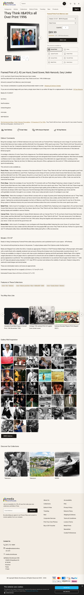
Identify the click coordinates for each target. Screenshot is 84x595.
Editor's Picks (33, 9)
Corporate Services (49, 518)
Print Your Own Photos (51, 522)
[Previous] (6, 38)
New (49, 9)
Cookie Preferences (70, 533)
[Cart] (75, 3)
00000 (42, 285)
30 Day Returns (78, 89)
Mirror (32, 285)
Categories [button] (8, 9)
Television (11, 285)
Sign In (77, 9)
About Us (46, 500)
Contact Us (6, 541)
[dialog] (42, 589)
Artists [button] (16, 9)
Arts (7, 285)
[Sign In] (79, 3)
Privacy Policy (68, 507)
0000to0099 (37, 285)
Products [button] (55, 9)
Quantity (59, 27)
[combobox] (42, 3)
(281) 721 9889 (10, 545)
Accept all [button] (67, 587)
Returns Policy (68, 511)
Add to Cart (63, 40)
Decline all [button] (66, 591)
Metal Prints (67, 525)
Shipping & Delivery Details (53, 86)
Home (3, 285)
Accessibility (68, 500)
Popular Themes (54, 285)
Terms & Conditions (70, 518)
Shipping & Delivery (69, 514)
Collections (23, 9)
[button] (28, 593)
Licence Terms (68, 522)
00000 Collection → (9, 436)
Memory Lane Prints (25, 285)
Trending (42, 9)
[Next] (40, 38)
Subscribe (32, 510)
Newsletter (67, 529)
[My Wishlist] (70, 3)
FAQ (65, 504)
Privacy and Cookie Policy (32, 591)
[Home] (10, 3)
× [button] (82, 586)
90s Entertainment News (7, 122)
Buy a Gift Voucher (49, 525)
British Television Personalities (22, 122)
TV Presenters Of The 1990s (38, 122)
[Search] (64, 3)
